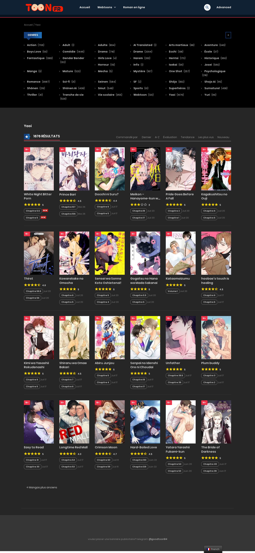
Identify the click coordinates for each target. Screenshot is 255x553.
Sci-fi (68, 82)
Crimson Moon (106, 447)
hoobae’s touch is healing (215, 280)
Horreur (106, 65)
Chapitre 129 (139, 466)
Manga (34, 71)
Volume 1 (173, 291)
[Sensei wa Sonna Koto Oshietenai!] (110, 253)
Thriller (35, 95)
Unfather (173, 363)
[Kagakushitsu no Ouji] (216, 168)
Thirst (28, 278)
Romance (38, 82)
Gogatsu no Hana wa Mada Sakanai (144, 280)
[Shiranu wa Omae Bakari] (74, 337)
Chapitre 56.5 (33, 291)
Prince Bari (67, 194)
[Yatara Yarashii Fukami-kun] (181, 422)
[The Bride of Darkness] (216, 422)
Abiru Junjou (104, 363)
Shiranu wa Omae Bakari (73, 365)
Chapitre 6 (103, 206)
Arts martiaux (181, 45)
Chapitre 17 (138, 217)
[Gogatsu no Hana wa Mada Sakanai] (145, 253)
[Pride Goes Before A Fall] (181, 168)
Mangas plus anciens (42, 487)
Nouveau (223, 137)
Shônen (36, 88)
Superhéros (179, 88)
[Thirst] (39, 253)
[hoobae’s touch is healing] (216, 253)
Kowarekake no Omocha (71, 280)
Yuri (210, 95)
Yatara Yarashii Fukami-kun (178, 449)
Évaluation (170, 137)
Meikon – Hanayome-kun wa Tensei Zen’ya (145, 198)
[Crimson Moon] (110, 422)
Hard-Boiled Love (143, 447)
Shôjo (176, 82)
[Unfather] (181, 337)
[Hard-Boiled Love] (145, 422)
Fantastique (40, 58)
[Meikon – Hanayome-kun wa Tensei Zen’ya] (145, 168)
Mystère (142, 71)
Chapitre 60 (103, 459)
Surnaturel (216, 88)
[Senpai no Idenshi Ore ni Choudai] (145, 337)
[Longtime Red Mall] (74, 422)
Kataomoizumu (178, 278)
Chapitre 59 (103, 466)
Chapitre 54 (68, 459)
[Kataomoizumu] (181, 253)
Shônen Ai (73, 88)
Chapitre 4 (103, 302)
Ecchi (175, 51)
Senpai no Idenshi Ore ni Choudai (144, 365)
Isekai (176, 65)
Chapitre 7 (67, 379)
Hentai (177, 58)
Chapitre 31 (32, 459)
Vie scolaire (109, 95)
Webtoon (143, 95)
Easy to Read (34, 447)
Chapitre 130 (139, 459)
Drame (142, 51)
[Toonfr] (44, 7)
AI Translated (144, 45)
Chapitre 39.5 (175, 375)
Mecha (105, 71)
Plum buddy (210, 363)
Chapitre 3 (209, 375)
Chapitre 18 (138, 210)
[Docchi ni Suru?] (110, 168)
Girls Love (107, 58)
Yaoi (38, 24)
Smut (105, 88)
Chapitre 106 (68, 213)
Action (35, 45)
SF (137, 82)
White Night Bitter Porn (38, 196)
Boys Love (37, 51)
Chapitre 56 (32, 297)
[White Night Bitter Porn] (39, 168)
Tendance (188, 137)
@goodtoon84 (158, 539)
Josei (212, 65)
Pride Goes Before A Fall (180, 196)
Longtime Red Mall (73, 447)
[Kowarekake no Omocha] (74, 253)
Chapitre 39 (174, 382)
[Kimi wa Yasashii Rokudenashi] (39, 337)
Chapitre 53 (68, 466)
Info (138, 65)
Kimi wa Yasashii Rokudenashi (36, 365)
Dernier (146, 137)
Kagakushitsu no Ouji (214, 196)
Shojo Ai (213, 82)
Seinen (106, 82)
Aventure (215, 45)
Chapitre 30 (32, 466)
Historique (215, 58)
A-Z (157, 137)
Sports (140, 88)
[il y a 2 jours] (45, 210)
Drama (106, 51)
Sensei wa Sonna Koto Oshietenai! (108, 280)
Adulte (106, 45)
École (211, 51)
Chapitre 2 (174, 210)
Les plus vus (206, 137)
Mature (71, 71)
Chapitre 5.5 (33, 210)
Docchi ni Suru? (107, 194)
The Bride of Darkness (210, 449)
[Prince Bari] (74, 169)
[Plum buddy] (216, 337)
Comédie (73, 51)
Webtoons (104, 7)
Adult (68, 45)
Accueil (85, 7)
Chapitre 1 (173, 217)
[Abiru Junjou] (110, 337)
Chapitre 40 (210, 464)
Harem (141, 58)
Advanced (224, 7)
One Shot (179, 71)
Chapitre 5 (32, 217)
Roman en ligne (134, 7)
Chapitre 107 (68, 206)
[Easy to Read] (39, 422)
